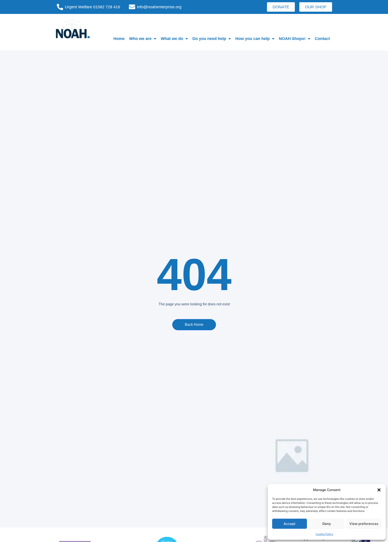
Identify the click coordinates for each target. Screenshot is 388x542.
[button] (379, 490)
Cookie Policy (324, 534)
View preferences (363, 524)
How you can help (252, 38)
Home (119, 38)
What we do (172, 38)
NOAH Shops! (292, 38)
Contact (322, 38)
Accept (289, 524)
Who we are (140, 38)
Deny (326, 524)
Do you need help (209, 38)
